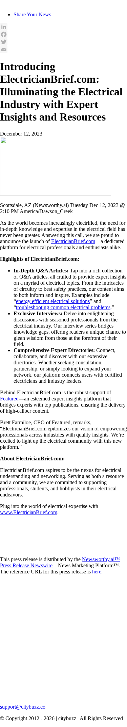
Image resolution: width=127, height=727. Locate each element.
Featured (9, 398)
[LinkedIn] (63, 27)
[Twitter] (63, 42)
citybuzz (9, 3)
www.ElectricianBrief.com (28, 512)
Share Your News (32, 14)
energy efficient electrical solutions (53, 301)
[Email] (63, 49)
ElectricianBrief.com (73, 241)
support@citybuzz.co (22, 707)
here (96, 571)
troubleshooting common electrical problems (63, 307)
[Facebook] (63, 34)
